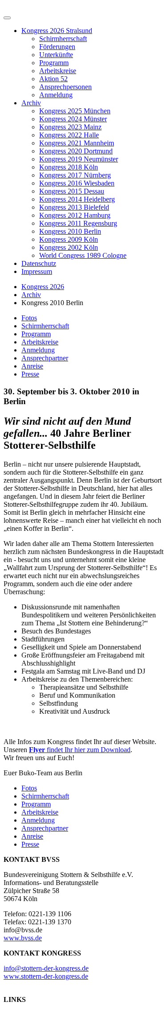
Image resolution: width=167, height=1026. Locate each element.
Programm (54, 62)
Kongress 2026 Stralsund (56, 30)
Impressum (36, 271)
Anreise (32, 366)
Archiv (31, 103)
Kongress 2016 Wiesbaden (76, 183)
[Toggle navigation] (7, 18)
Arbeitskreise (57, 70)
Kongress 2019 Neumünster (78, 159)
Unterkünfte (56, 54)
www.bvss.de (23, 938)
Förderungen (57, 46)
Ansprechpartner (44, 358)
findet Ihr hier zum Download (79, 749)
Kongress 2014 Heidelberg (77, 199)
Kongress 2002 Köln (68, 247)
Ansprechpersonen (65, 87)
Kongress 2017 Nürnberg (75, 175)
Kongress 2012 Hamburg (74, 215)
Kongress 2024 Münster (73, 119)
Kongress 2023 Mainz (70, 127)
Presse (30, 374)
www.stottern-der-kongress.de (46, 976)
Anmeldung (56, 95)
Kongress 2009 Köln (68, 239)
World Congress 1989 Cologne (82, 255)
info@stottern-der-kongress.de (46, 968)
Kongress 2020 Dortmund (76, 151)
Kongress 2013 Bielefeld (74, 207)
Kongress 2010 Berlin (70, 231)
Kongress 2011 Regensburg (78, 223)
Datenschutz (38, 263)
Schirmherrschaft (63, 38)
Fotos (29, 318)
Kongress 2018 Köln (68, 167)
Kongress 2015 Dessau (71, 191)
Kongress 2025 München (74, 111)
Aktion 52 (53, 79)
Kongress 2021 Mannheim (76, 143)
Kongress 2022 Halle (69, 135)
